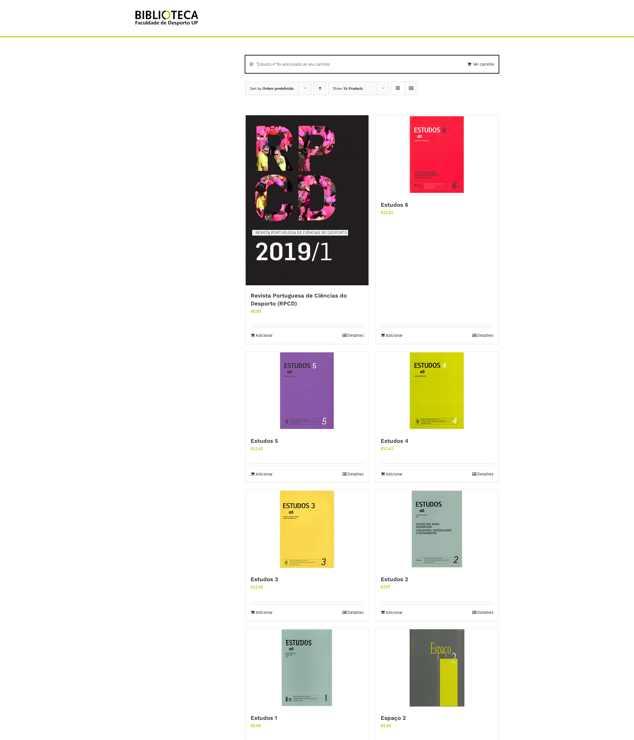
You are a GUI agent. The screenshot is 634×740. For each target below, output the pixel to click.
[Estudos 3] (307, 529)
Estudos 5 (264, 441)
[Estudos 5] (307, 391)
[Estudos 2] (437, 529)
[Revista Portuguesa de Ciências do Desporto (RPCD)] (307, 200)
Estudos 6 (394, 204)
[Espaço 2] (437, 668)
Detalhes (355, 335)
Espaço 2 (393, 718)
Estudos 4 (394, 441)
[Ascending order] (319, 88)
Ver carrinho (483, 64)
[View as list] (411, 88)
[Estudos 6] (437, 154)
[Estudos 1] (307, 668)
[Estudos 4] (437, 391)
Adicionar (264, 335)
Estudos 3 (264, 579)
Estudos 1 (264, 718)
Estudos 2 (394, 579)
